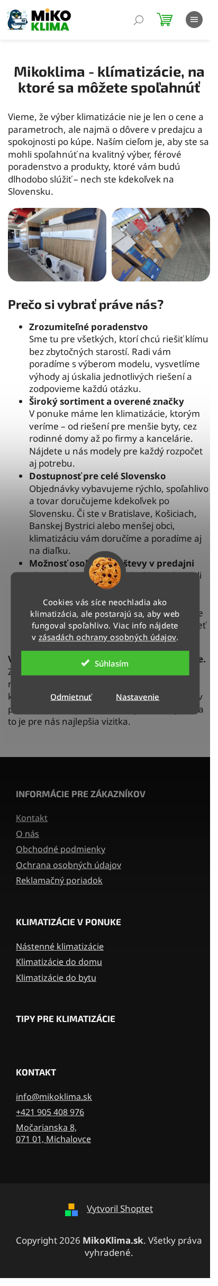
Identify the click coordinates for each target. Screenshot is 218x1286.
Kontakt (32, 818)
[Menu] (194, 21)
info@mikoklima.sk (54, 1096)
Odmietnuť (71, 696)
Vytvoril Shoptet (120, 1208)
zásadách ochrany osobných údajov (107, 636)
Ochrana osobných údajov (68, 865)
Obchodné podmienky (60, 849)
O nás (27, 834)
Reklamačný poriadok (59, 880)
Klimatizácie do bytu (56, 977)
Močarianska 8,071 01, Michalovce (53, 1133)
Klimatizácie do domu (59, 962)
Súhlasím (112, 663)
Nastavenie (137, 696)
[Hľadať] (138, 22)
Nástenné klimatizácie (60, 946)
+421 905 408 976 (50, 1112)
